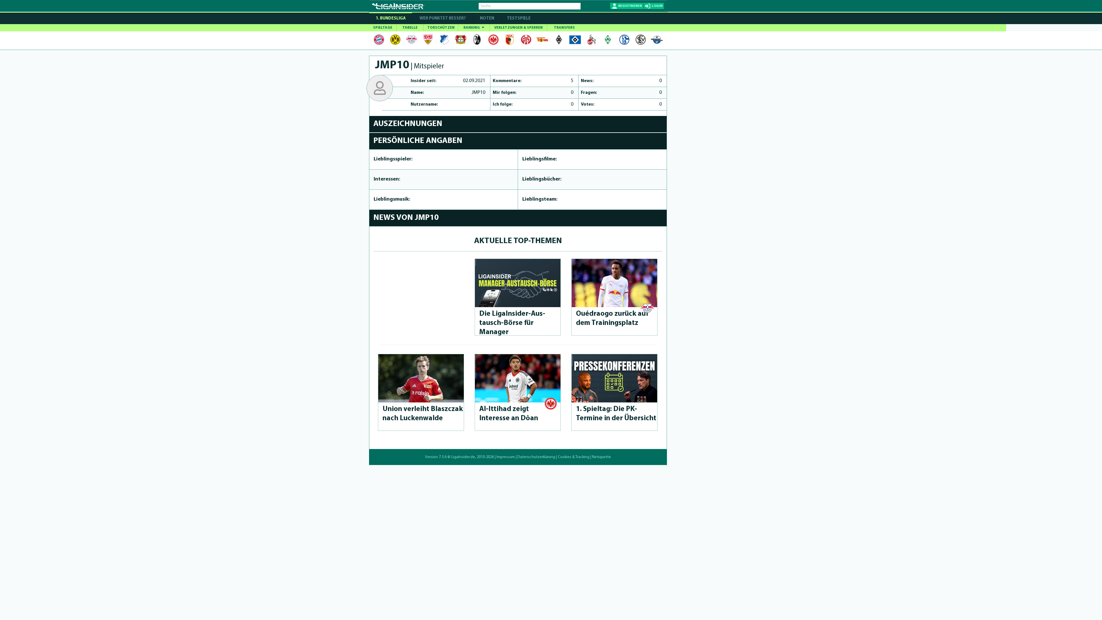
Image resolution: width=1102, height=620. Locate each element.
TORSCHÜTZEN (441, 28)
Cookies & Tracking (573, 457)
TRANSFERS (564, 28)
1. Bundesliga (391, 18)
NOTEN (487, 18)
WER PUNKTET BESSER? (443, 18)
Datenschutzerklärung (536, 457)
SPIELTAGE (382, 28)
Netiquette (601, 457)
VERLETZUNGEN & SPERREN (518, 28)
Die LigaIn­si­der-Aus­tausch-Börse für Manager (512, 323)
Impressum (505, 457)
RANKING (472, 28)
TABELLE (410, 28)
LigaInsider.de (463, 457)
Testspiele (518, 18)
